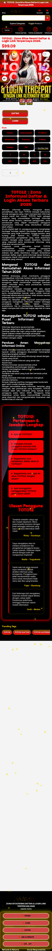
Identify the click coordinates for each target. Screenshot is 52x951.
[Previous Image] (4, 78)
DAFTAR (15, 113)
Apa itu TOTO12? (23, 434)
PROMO (28, 916)
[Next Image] (47, 78)
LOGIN (15, 121)
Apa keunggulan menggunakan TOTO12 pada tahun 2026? (23, 491)
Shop (4, 13)
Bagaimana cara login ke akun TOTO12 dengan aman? (25, 476)
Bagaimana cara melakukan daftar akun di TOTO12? (25, 461)
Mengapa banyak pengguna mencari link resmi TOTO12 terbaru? (24, 446)
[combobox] (23, 17)
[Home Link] (17, 11)
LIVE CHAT (27, 943)
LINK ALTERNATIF (27, 936)
